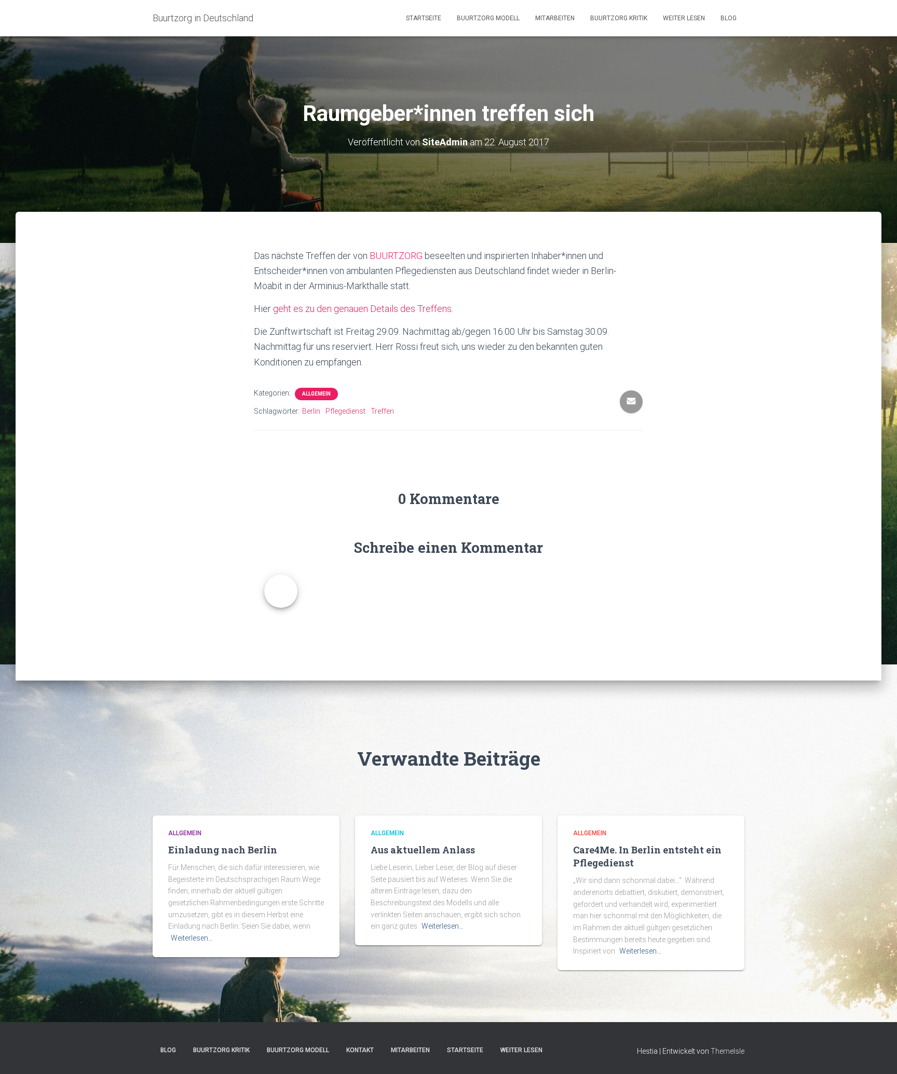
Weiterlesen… (192, 938)
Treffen (382, 411)
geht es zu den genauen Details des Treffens (362, 308)
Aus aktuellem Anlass (423, 850)
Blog (729, 18)
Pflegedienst (345, 411)
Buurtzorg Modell (488, 18)
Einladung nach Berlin (222, 850)
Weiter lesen (684, 18)
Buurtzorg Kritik (618, 18)
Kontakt (360, 1050)
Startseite (423, 18)
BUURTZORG (396, 255)
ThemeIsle (727, 1051)
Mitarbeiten (555, 18)
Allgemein (316, 394)
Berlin (311, 411)
